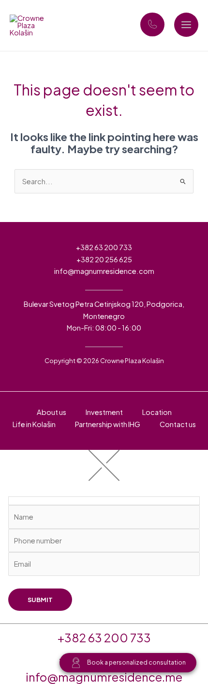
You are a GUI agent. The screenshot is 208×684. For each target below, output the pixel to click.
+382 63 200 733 (104, 247)
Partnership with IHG (107, 424)
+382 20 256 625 (104, 259)
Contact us (178, 424)
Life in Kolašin (34, 424)
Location (157, 412)
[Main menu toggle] (186, 25)
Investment (104, 412)
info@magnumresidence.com (104, 271)
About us (51, 412)
